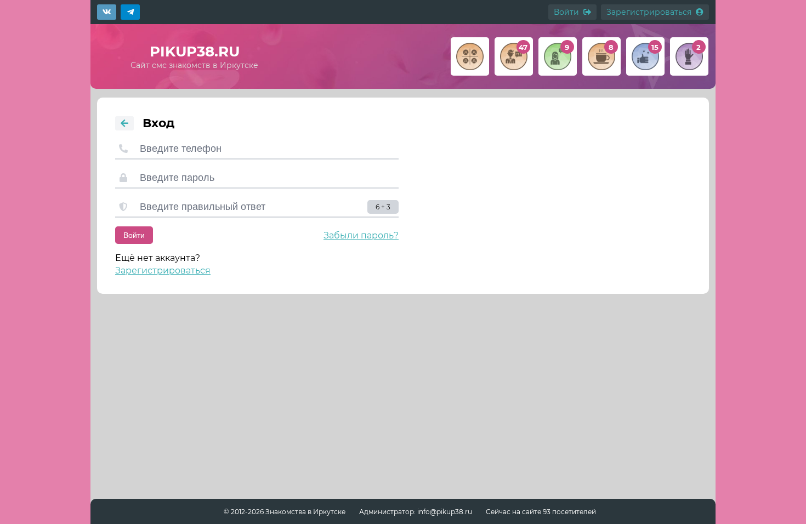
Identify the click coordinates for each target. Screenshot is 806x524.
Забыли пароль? (361, 235)
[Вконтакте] (106, 12)
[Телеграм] (130, 12)
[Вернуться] (124, 123)
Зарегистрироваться (163, 270)
